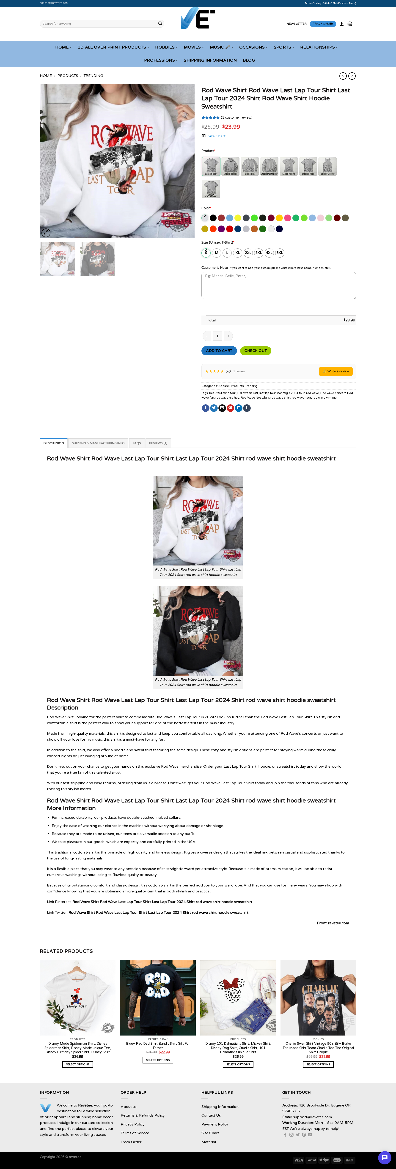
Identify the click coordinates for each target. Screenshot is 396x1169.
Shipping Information (210, 60)
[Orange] (213, 229)
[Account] (341, 24)
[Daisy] (238, 218)
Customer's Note (214, 268)
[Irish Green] (296, 218)
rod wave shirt (280, 398)
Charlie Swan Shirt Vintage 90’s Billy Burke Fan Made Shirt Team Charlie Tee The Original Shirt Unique (318, 1048)
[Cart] (349, 24)
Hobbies (165, 47)
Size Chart (217, 136)
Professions (159, 60)
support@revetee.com (54, 3)
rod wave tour (301, 398)
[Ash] (205, 218)
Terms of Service (135, 1133)
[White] (271, 229)
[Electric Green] (254, 218)
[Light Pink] (321, 218)
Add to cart (219, 350)
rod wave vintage (325, 398)
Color (206, 208)
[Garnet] (271, 218)
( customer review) (236, 118)
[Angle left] (342, 75)
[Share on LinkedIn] (238, 408)
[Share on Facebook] (205, 408)
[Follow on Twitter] (298, 1135)
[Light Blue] (312, 218)
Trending (93, 75)
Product (208, 151)
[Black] (213, 218)
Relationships (317, 47)
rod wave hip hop (227, 398)
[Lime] (329, 218)
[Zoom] (45, 232)
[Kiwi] (304, 218)
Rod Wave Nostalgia (255, 398)
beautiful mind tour (222, 393)
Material (208, 1142)
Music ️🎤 (220, 47)
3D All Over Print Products (112, 47)
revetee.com (338, 923)
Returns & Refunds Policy (143, 1115)
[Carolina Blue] (230, 218)
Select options (78, 1064)
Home (62, 47)
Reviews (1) (158, 443)
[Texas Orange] (254, 229)
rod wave (312, 393)
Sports (282, 47)
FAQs (137, 443)
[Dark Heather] (246, 218)
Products (68, 75)
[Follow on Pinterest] (304, 1135)
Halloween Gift (247, 393)
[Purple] (222, 229)
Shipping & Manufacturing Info (98, 443)
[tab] (54, 443)
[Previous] (49, 161)
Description (54, 443)
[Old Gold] (205, 229)
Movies (192, 47)
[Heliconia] (288, 218)
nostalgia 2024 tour (291, 393)
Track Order (131, 1142)
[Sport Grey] (246, 229)
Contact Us (211, 1115)
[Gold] (279, 218)
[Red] (230, 229)
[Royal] (238, 229)
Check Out (256, 351)
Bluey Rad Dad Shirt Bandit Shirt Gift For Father (158, 1046)
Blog (249, 60)
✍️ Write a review (336, 371)
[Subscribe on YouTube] (310, 1135)
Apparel (224, 386)
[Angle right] (351, 75)
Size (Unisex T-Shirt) (217, 243)
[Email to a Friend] (222, 408)
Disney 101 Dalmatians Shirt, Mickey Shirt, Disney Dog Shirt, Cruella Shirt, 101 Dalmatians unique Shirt (238, 1048)
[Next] (186, 161)
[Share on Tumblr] (247, 408)
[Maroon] (337, 218)
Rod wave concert (333, 393)
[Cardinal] (222, 218)
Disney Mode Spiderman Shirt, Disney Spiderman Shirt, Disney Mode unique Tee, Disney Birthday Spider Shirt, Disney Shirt (77, 1048)
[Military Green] (345, 218)
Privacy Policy (133, 1124)
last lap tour (267, 393)
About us (129, 1106)
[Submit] (160, 24)
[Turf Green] (263, 229)
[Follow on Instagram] (291, 1135)
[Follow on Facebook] (285, 1135)
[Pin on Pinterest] (230, 408)
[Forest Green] (263, 218)
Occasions (252, 47)
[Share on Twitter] (214, 408)
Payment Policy (214, 1124)
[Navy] (279, 229)
